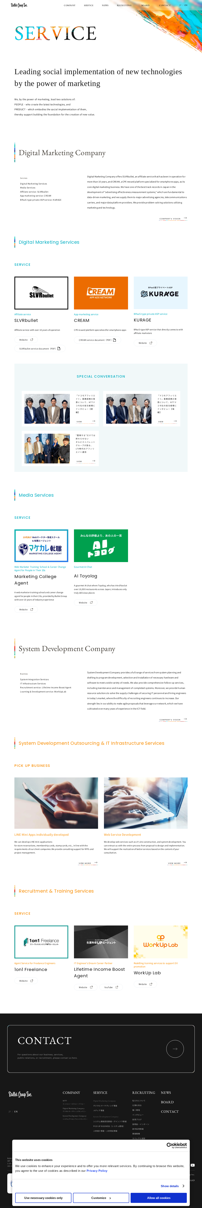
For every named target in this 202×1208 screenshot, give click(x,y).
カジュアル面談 (138, 1138)
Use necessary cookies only (43, 1198)
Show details (170, 1186)
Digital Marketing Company (74, 1110)
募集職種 (136, 1134)
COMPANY (71, 1092)
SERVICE (100, 1092)
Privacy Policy (97, 1170)
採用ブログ (137, 1119)
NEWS (166, 1092)
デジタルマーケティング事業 (105, 1106)
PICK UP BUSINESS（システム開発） (109, 1126)
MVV (74, 1102)
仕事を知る (137, 1105)
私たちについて (138, 1101)
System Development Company (75, 1117)
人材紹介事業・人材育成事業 (105, 1131)
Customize (98, 1198)
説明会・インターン (140, 1124)
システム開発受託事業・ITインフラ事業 (110, 1121)
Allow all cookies (158, 1198)
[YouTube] (193, 1165)
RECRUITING (143, 1092)
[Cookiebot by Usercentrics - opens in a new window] (169, 1146)
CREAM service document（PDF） (96, 339)
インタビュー (138, 1115)
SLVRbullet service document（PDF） (38, 348)
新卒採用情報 (138, 1129)
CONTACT (170, 1111)
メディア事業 (98, 1110)
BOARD (167, 1102)
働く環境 (136, 1110)
